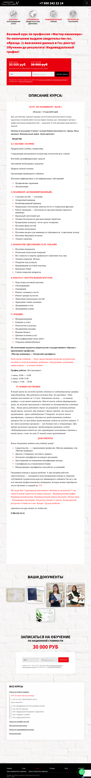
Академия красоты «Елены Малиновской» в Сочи (23, 775)
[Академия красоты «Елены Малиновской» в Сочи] (10, 3)
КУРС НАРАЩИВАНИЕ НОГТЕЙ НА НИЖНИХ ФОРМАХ (28, 706)
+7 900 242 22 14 (51, 3)
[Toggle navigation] (87, 3)
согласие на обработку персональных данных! (52, 80)
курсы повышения (16, 702)
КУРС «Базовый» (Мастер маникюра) (22, 696)
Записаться (63, 660)
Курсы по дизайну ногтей (19, 721)
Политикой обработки (26, 81)
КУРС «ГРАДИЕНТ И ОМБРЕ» (21, 715)
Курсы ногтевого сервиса (19, 692)
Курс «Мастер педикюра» (20, 709)
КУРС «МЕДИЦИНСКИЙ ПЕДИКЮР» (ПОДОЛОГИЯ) (28, 712)
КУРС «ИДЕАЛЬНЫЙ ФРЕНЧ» (21, 718)
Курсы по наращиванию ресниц (21, 729)
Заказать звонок (62, 74)
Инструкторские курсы (18, 725)
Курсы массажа (15, 733)
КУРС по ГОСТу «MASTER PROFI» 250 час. (25, 699)
